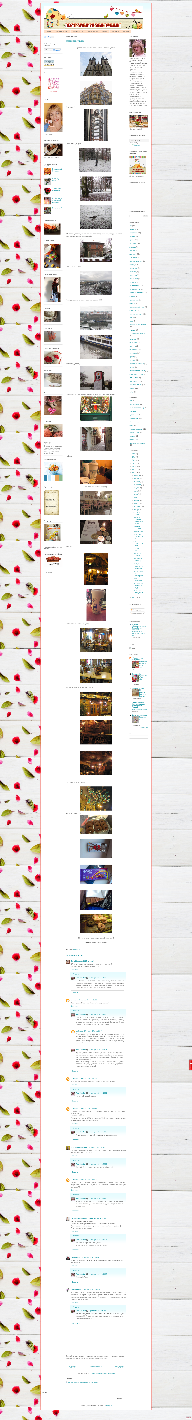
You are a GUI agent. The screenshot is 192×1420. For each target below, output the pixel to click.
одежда (132, 296)
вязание (133, 243)
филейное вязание (137, 374)
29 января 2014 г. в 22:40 (98, 1198)
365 (131, 401)
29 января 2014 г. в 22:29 (98, 1132)
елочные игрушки (136, 261)
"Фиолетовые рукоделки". (137, 658)
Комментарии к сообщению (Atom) (102, 1373)
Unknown (74, 1000)
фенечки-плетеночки (137, 371)
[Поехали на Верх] (189, 1417)
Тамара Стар (76, 1257)
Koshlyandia (136, 674)
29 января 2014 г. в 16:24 (88, 1078)
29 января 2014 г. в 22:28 (98, 1049)
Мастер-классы (78, 31)
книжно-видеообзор (137, 408)
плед (131, 321)
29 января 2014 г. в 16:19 (88, 1000)
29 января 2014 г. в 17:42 (88, 1108)
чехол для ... (134, 381)
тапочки (132, 360)
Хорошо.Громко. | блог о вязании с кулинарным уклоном (138, 705)
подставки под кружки (138, 324)
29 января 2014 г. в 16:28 (98, 978)
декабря (137, 475)
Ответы (76, 974)
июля (136, 491)
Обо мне (126, 31)
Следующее (72, 1367)
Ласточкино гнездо (139, 715)
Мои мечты (115, 31)
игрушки (133, 272)
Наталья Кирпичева (79, 1218)
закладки (133, 264)
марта (136, 503)
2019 (134, 457)
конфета (133, 411)
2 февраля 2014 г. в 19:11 (98, 1311)
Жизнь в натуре (138, 688)
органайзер (134, 300)
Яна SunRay (81, 978)
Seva (73, 961)
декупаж (133, 247)
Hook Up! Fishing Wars (139, 709)
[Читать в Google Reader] (49, 37)
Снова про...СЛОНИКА (139, 543)
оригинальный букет (137, 307)
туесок (132, 367)
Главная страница (95, 1367)
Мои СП (104, 31)
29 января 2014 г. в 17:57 (97, 1147)
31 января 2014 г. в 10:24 (98, 1240)
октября (137, 481)
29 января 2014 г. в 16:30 (98, 1014)
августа (137, 488)
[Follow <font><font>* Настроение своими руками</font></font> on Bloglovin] (52, 51)
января (137, 510)
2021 (134, 454)
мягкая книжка (135, 289)
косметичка (134, 279)
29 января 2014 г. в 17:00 (93, 1031)
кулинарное (134, 415)
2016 (134, 466)
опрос (132, 425)
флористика (134, 378)
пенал (132, 317)
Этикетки (133, 229)
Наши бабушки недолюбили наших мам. (138, 633)
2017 (134, 463)
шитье (132, 388)
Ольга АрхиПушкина (79, 1147)
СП (131, 226)
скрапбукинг (134, 349)
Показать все (144, 727)
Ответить (74, 969)
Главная (49, 31)
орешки (132, 303)
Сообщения (136, 610)
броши (132, 240)
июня (136, 494)
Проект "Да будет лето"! (143, 678)
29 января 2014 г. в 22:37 (98, 1164)
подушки (133, 330)
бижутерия (134, 233)
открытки (133, 310)
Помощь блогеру (92, 31)
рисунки (132, 436)
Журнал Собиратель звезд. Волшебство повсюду (139, 627)
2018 (134, 460)
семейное (76, 949)
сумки (132, 357)
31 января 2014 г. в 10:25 (98, 1274)
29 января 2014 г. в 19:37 (88, 1179)
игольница (133, 268)
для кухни (133, 257)
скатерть (133, 346)
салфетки (133, 339)
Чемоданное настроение (138, 536)
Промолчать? (57, 208)
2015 (134, 469)
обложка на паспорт (137, 293)
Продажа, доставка (62, 31)
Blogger (109, 1406)
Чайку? (136, 564)
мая (135, 497)
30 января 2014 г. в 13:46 (91, 1257)
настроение (134, 418)
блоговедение (135, 404)
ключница (133, 275)
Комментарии (137, 614)
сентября (137, 485)
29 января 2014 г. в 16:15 (84, 961)
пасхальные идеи (136, 314)
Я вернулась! (138, 531)
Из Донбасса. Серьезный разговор (57, 200)
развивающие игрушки (138, 333)
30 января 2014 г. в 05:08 (96, 1218)
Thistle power (76, 1289)
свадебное (134, 342)
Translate (137, 145)
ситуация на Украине (137, 443)
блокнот (132, 236)
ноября (137, 478)
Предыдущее (119, 1367)
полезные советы (136, 429)
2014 (134, 472)
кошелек (133, 282)
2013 (134, 597)
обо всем (133, 422)
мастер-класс (134, 286)
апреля (137, 500)
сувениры (133, 353)
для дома (133, 254)
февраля (137, 506)
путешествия (134, 432)
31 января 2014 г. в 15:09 (91, 1289)
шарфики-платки (136, 385)
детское (132, 250)
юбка (131, 392)
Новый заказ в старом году (138, 586)
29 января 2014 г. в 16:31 (98, 1093)
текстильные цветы (137, 364)
